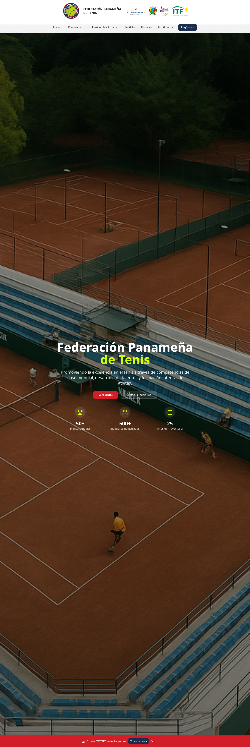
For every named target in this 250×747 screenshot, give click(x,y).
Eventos (73, 27)
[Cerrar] (152, 741)
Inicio (56, 27)
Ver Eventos (106, 394)
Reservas (147, 27)
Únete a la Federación (138, 394)
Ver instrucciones (138, 741)
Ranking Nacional (103, 27)
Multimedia (165, 27)
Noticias (130, 27)
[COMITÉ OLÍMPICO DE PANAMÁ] (164, 11)
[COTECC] (153, 11)
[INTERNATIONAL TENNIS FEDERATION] (179, 11)
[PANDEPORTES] (136, 11)
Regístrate (187, 27)
